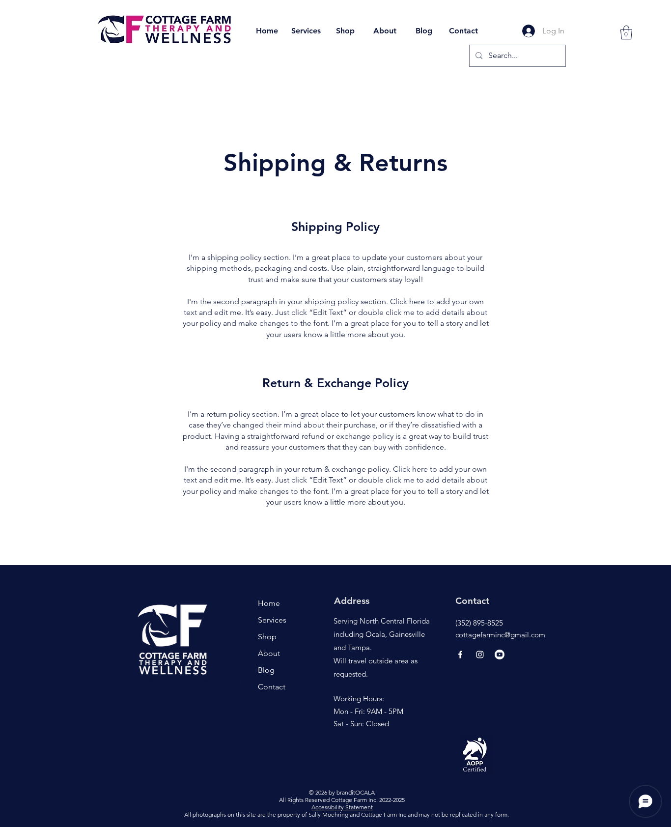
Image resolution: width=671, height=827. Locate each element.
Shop (267, 636)
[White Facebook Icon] (460, 654)
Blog (266, 670)
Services (272, 620)
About (269, 653)
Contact (271, 686)
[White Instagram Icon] (480, 654)
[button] (626, 33)
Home (269, 603)
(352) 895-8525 (479, 622)
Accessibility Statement (342, 807)
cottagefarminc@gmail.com (500, 634)
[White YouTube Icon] (499, 654)
